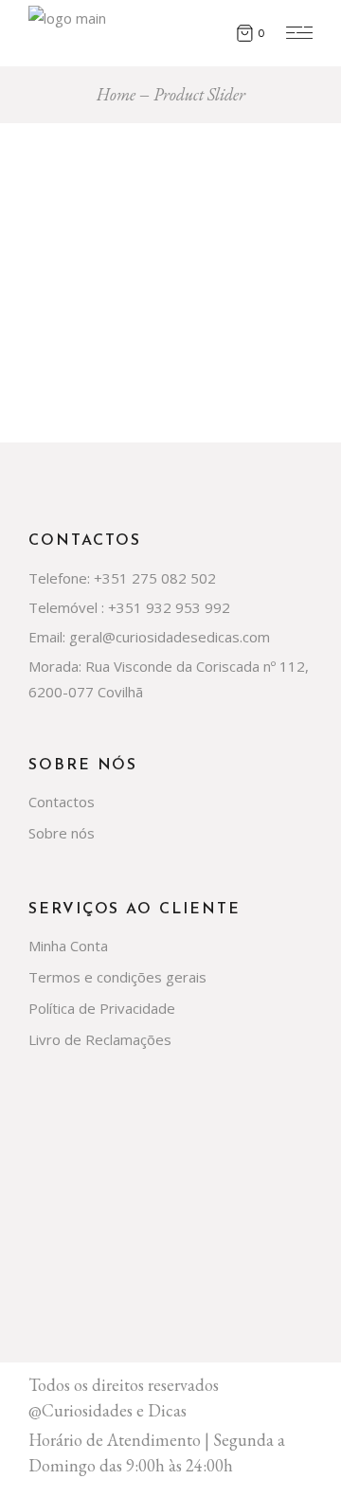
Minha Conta (68, 945)
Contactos (61, 801)
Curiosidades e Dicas (114, 1410)
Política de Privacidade (101, 1008)
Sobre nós (61, 832)
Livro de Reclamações (99, 1039)
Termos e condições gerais (117, 976)
